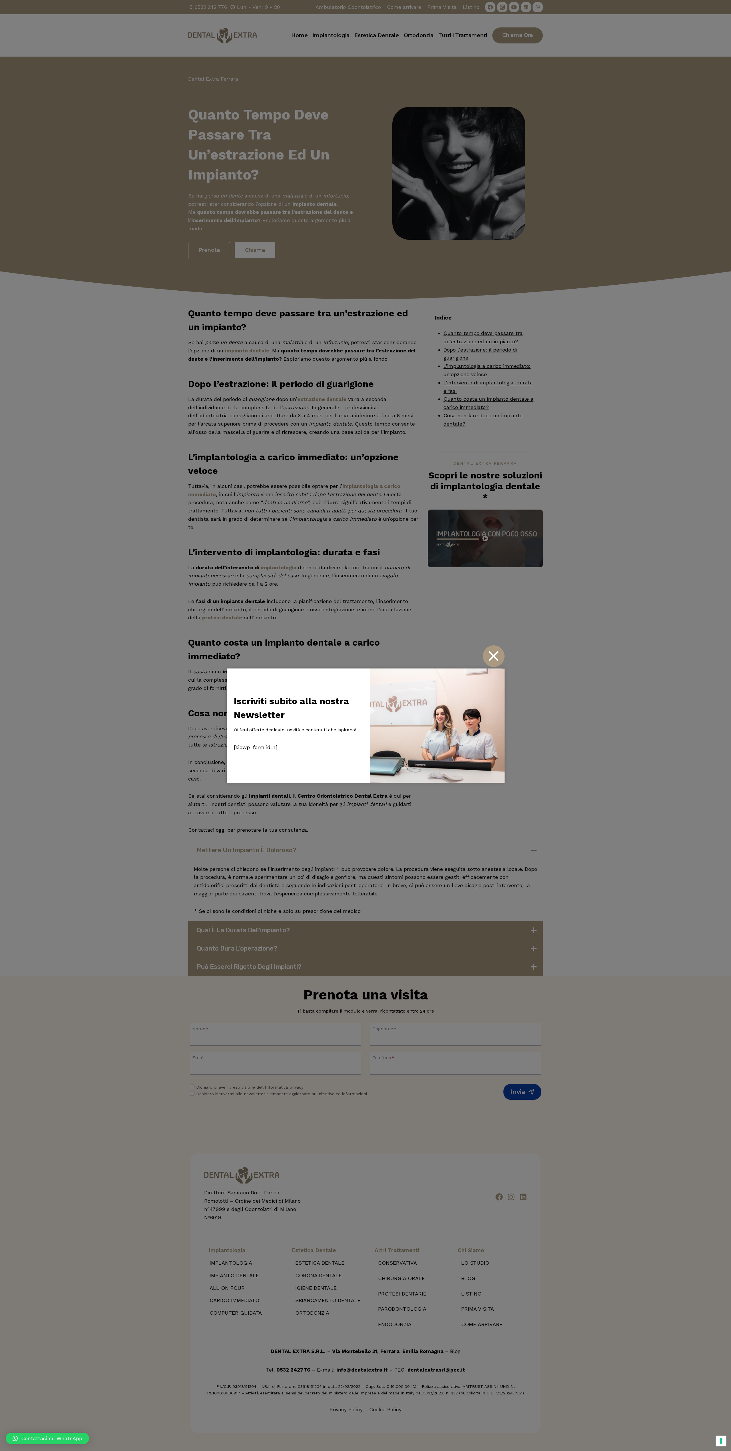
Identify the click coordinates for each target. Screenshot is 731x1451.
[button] (47, 1438)
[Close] (493, 656)
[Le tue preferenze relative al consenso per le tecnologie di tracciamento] (721, 1441)
